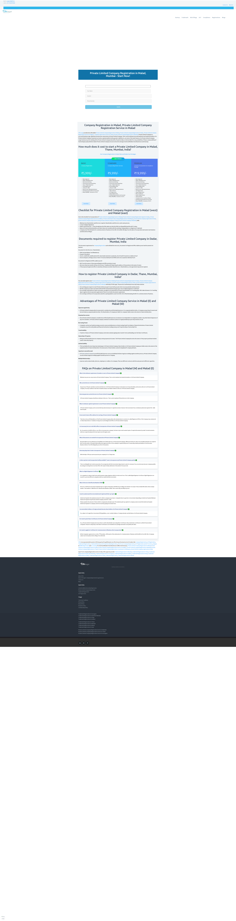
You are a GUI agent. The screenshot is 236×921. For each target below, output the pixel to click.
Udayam (155, 544)
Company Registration (99, 245)
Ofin (79, 542)
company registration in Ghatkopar (103, 282)
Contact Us (225, 5)
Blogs (79, 581)
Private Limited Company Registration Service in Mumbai (92, 630)
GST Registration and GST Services (143, 544)
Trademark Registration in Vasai (140, 553)
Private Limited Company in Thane (109, 220)
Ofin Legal (80, 133)
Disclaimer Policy (82, 605)
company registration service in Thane (103, 134)
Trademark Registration (84, 544)
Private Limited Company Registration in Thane (124, 282)
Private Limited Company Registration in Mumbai (126, 134)
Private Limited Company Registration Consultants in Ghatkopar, (114, 549)
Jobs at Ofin (81, 576)
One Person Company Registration (126, 544)
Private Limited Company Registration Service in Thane (92, 631)
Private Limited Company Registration (86, 590)
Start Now (86, 203)
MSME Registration (84, 545)
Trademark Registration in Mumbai (123, 552)
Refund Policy (81, 603)
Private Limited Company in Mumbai (127, 220)
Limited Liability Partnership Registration (87, 588)
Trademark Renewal (96, 544)
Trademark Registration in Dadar (86, 617)
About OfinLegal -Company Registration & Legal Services (91, 577)
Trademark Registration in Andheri (123, 553)
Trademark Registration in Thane (140, 552)
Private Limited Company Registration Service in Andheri (112, 547)
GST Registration (82, 593)
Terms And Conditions (83, 600)
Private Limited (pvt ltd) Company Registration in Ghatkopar (118, 218)
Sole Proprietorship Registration (109, 544)
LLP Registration (151, 542)
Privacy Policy (81, 602)
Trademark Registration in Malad (126, 555)
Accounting (94, 545)
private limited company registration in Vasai (145, 218)
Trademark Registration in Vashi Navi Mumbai (89, 615)
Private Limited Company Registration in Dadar (131, 133)
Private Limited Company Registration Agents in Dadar (136, 217)
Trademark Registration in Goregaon (105, 553)
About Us (231, 5)
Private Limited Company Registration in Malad (107, 133)
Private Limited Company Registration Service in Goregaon (92, 633)
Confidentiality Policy (83, 607)
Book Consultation (14, 8)
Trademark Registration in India (97, 555)
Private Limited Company (87, 353)
